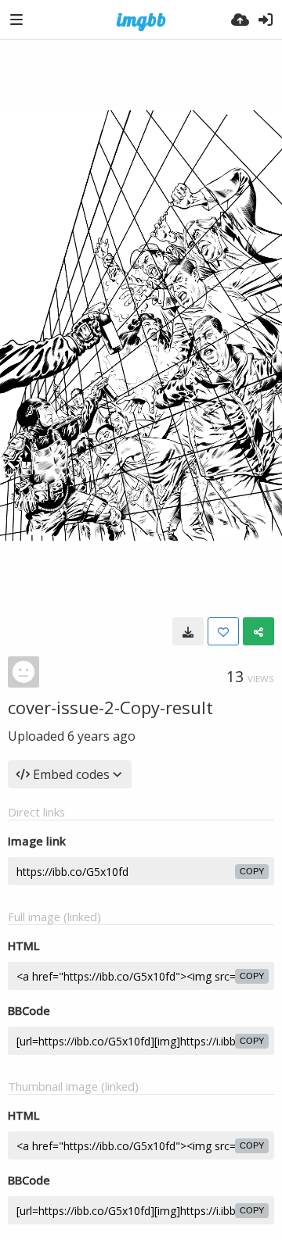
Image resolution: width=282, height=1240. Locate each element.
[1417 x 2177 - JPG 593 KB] (188, 631)
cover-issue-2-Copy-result (110, 707)
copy (252, 871)
